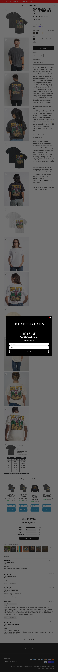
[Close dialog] (50, 317)
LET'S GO (29, 351)
